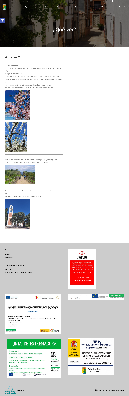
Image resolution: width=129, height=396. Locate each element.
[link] (2, 20)
